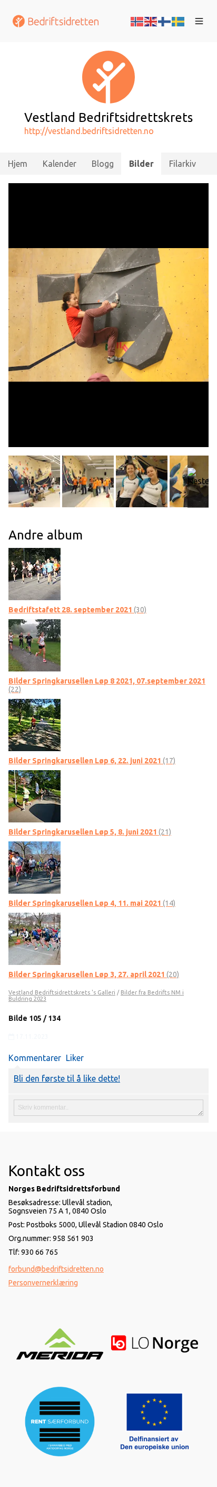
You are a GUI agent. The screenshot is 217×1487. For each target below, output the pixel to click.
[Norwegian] (137, 20)
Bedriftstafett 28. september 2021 (77, 609)
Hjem (17, 163)
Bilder (141, 163)
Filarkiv (182, 163)
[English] (151, 20)
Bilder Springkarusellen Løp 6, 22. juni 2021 (91, 760)
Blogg (103, 163)
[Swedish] (178, 20)
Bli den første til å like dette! (67, 1078)
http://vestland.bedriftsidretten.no (89, 131)
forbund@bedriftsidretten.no (56, 1269)
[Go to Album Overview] (34, 572)
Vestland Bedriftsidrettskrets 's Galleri (61, 992)
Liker (75, 1058)
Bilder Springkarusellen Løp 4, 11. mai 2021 (91, 903)
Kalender (59, 163)
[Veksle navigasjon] (199, 21)
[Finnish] (165, 20)
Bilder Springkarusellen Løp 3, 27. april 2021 (93, 974)
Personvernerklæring (43, 1282)
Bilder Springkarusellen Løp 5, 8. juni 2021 (89, 832)
